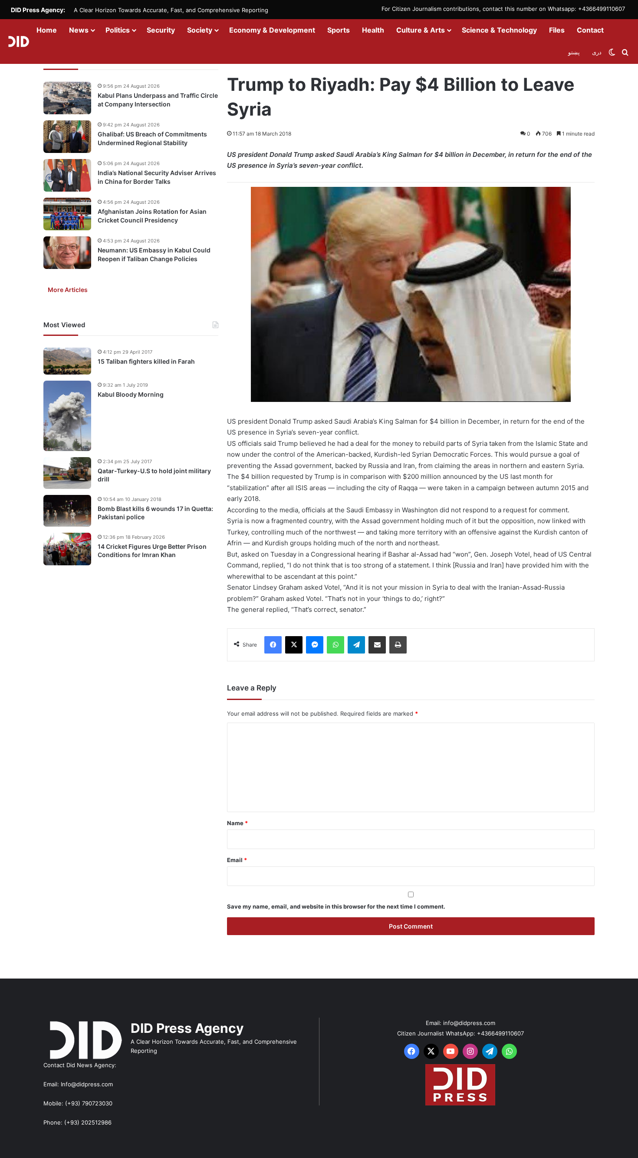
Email (237, 859)
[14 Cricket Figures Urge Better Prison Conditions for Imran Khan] (67, 549)
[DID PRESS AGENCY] (18, 41)
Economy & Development (272, 30)
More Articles (68, 289)
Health (373, 30)
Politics (117, 30)
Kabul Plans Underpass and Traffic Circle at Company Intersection (158, 100)
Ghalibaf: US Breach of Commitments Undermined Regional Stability (152, 138)
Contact (590, 30)
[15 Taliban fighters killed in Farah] (67, 361)
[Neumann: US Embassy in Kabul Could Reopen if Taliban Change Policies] (67, 252)
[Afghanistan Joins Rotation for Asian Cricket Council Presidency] (67, 214)
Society (199, 30)
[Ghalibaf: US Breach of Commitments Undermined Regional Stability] (67, 136)
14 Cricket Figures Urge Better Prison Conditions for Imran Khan (152, 551)
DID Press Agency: (38, 9)
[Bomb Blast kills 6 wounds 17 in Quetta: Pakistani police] (67, 511)
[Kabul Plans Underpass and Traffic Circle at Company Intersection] (67, 98)
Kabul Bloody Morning (131, 394)
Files (557, 30)
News (79, 30)
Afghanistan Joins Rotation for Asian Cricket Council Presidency (152, 216)
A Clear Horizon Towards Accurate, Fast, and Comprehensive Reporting (171, 10)
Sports (338, 30)
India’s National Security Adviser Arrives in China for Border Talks (157, 177)
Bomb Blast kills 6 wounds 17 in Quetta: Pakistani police (155, 513)
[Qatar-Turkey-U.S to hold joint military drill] (67, 473)
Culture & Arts (420, 30)
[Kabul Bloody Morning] (67, 416)
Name (237, 823)
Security (161, 30)
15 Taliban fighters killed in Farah (146, 361)
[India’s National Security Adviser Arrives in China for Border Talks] (67, 175)
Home (46, 30)
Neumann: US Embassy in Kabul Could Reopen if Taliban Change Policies (154, 254)
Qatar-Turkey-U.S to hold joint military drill (154, 475)
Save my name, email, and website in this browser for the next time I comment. (336, 906)
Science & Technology (499, 30)
